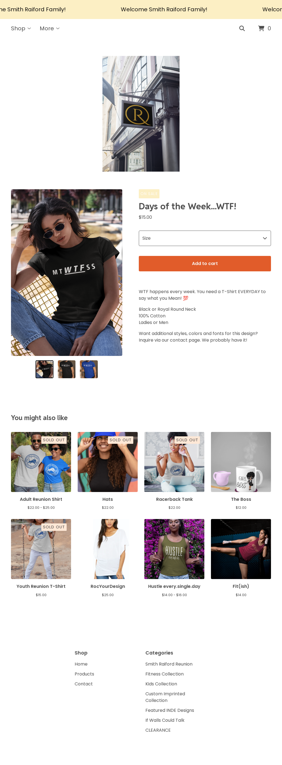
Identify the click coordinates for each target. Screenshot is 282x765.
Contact (84, 684)
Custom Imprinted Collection (165, 697)
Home (81, 664)
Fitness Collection (164, 674)
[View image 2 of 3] (67, 369)
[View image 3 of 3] (89, 369)
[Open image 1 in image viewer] (66, 272)
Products (84, 674)
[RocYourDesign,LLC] (141, 114)
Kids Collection (161, 684)
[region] (141, 9)
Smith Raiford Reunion (168, 664)
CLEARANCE (158, 730)
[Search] (242, 28)
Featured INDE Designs (169, 710)
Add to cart (205, 263)
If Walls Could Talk (165, 720)
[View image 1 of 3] (44, 369)
